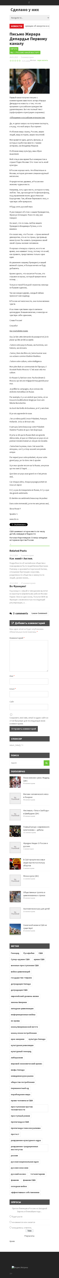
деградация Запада (21, 984)
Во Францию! (18, 586)
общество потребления (22, 1082)
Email (13, 689)
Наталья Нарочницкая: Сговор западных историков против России (28, 538)
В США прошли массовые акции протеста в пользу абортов (34, 862)
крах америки (17, 1039)
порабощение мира (20, 1094)
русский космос (18, 1174)
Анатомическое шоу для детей (36, 908)
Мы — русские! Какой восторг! (24, 52)
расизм (14, 1155)
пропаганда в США (20, 1122)
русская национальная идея (25, 1162)
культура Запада (37, 1039)
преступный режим (20, 1116)
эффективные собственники (25, 1192)
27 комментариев (28, 583)
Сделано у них (25, 9)
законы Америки (19, 1002)
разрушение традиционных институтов (24, 1148)
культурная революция (22, 1045)
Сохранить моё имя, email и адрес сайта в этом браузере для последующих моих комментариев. (29, 720)
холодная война (19, 1186)
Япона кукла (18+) (31, 876)
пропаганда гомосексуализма (26, 1128)
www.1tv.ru (14, 519)
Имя (12, 676)
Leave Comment (39, 613)
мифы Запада (18, 1070)
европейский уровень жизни (25, 996)
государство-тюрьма (21, 977)
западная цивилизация (22, 1008)
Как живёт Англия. (21, 558)
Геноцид (15, 953)
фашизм (15, 1180)
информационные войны (23, 1014)
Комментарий (17, 638)
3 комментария (27, 57)
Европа (13, 49)
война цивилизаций (20, 971)
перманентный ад (20, 1088)
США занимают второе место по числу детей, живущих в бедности (27, 532)
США (41, 953)
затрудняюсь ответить (22, 1227)
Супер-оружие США (20, 959)
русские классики (19, 1168)
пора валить (42, 60)
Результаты (29, 1236)
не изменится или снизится (23, 1222)
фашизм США (29, 1180)
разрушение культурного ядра (26, 1140)
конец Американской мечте (24, 1027)
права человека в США (22, 1100)
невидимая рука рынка (22, 1076)
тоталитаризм (37, 1174)
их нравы (15, 1021)
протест (15, 1134)
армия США (39, 959)
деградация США (19, 990)
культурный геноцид (21, 1051)
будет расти (17, 1216)
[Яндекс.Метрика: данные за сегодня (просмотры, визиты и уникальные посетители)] (20, 1267)
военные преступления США (25, 965)
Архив (12, 1241)
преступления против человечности (22, 1108)
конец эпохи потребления (24, 1033)
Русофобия (28, 953)
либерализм (17, 1057)
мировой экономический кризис (26, 1063)
